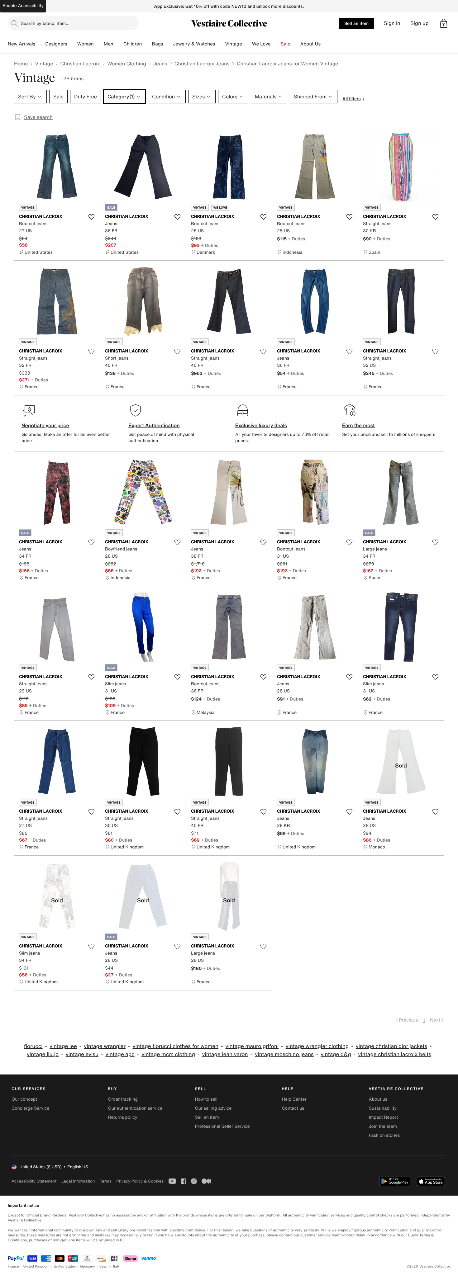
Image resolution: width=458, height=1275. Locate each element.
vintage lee (63, 1046)
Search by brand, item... (45, 23)
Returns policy (122, 1117)
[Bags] (167, 43)
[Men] (118, 43)
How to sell (206, 1099)
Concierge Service (30, 1108)
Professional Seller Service (222, 1126)
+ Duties (209, 245)
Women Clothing (126, 63)
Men (108, 43)
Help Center (294, 1099)
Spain (104, 1266)
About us (378, 1099)
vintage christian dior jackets (391, 1046)
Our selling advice (213, 1108)
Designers (56, 43)
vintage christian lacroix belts (394, 1054)
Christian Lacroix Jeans (202, 63)
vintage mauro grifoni (252, 1046)
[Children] (146, 43)
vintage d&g (336, 1054)
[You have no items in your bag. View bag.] (443, 23)
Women (85, 43)
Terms (105, 1181)
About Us (310, 43)
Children (132, 43)
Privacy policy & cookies (140, 1181)
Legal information (78, 1181)
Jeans (160, 63)
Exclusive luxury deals (261, 425)
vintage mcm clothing (168, 1054)
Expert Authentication (154, 425)
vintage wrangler (105, 1046)
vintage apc (119, 1054)
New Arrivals (21, 43)
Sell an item (356, 23)
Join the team (383, 1126)
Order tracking (123, 1099)
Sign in (392, 23)
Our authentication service (135, 1108)
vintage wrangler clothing (317, 1046)
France (13, 1266)
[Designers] (72, 43)
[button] (443, 23)
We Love (261, 43)
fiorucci (33, 1046)
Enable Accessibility (23, 5)
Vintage (233, 43)
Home (21, 63)
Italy (116, 1266)
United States (65, 1266)
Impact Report (383, 1117)
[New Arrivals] (40, 43)
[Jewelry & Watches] (219, 43)
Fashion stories (384, 1135)
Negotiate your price (45, 425)
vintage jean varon (225, 1054)
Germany (87, 1266)
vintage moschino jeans (284, 1054)
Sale (285, 43)
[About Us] (325, 43)
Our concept (24, 1099)
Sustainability (383, 1108)
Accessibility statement (34, 1181)
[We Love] (275, 43)
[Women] (98, 43)
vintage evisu (82, 1054)
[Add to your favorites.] (91, 217)
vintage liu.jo (43, 1054)
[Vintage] (247, 43)
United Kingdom (36, 1266)
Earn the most (358, 425)
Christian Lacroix (80, 63)
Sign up (419, 23)
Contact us (293, 1108)
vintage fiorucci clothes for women (175, 1046)
